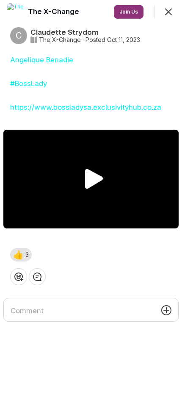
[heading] (54, 11)
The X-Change (60, 39)
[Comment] (37, 276)
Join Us (128, 11)
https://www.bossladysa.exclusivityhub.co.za (85, 107)
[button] (21, 254)
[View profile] (15, 11)
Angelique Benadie (41, 60)
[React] (19, 277)
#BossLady (28, 83)
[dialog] (91, 197)
